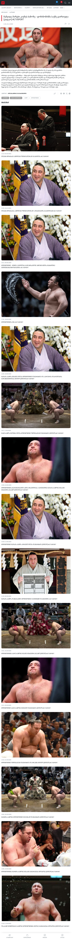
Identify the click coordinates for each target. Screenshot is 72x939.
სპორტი (12, 12)
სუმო (25, 98)
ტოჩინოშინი (35, 98)
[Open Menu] (69, 2)
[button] (7, 8)
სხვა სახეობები (16, 98)
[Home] (3, 2)
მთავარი (4, 12)
